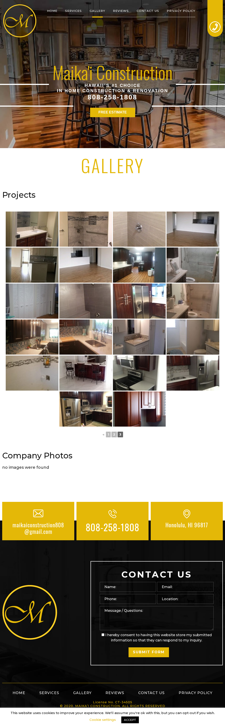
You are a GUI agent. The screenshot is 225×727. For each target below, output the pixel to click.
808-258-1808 (112, 97)
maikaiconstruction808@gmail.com (38, 528)
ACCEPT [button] (130, 720)
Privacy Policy (181, 11)
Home (52, 11)
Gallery (97, 11)
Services (73, 11)
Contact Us (148, 11)
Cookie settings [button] (102, 720)
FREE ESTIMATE (112, 112)
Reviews (121, 11)
